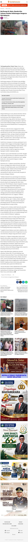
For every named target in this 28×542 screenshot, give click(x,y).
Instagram (8, 532)
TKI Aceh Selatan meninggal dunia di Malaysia (10, 277)
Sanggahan (20, 523)
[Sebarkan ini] (17, 282)
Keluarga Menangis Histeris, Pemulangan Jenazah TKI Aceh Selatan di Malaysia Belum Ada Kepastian (6, 353)
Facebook (8, 530)
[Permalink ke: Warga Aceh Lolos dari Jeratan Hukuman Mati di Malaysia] (21, 323)
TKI (13, 274)
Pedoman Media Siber (7, 523)
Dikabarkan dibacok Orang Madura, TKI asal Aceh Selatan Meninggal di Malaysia (21, 353)
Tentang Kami (7, 522)
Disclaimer (14, 525)
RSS (14, 534)
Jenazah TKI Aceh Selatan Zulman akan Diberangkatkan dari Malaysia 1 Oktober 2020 (21, 314)
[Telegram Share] (23, 282)
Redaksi (20, 522)
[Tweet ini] (20, 282)
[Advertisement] (14, 51)
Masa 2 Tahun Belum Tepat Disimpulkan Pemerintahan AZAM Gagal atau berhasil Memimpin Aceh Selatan (22, 288)
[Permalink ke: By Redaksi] (1, 18)
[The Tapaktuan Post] (14, 1)
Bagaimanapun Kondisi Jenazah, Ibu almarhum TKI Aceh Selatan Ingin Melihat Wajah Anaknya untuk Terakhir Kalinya (13, 107)
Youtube (21, 532)
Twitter (21, 530)
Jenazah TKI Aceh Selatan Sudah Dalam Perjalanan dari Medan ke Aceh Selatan (6, 314)
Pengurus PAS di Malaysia (6, 274)
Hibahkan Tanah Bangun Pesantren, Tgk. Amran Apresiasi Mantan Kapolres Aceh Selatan (6, 288)
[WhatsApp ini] (26, 282)
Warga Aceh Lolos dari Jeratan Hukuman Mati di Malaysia (20, 332)
